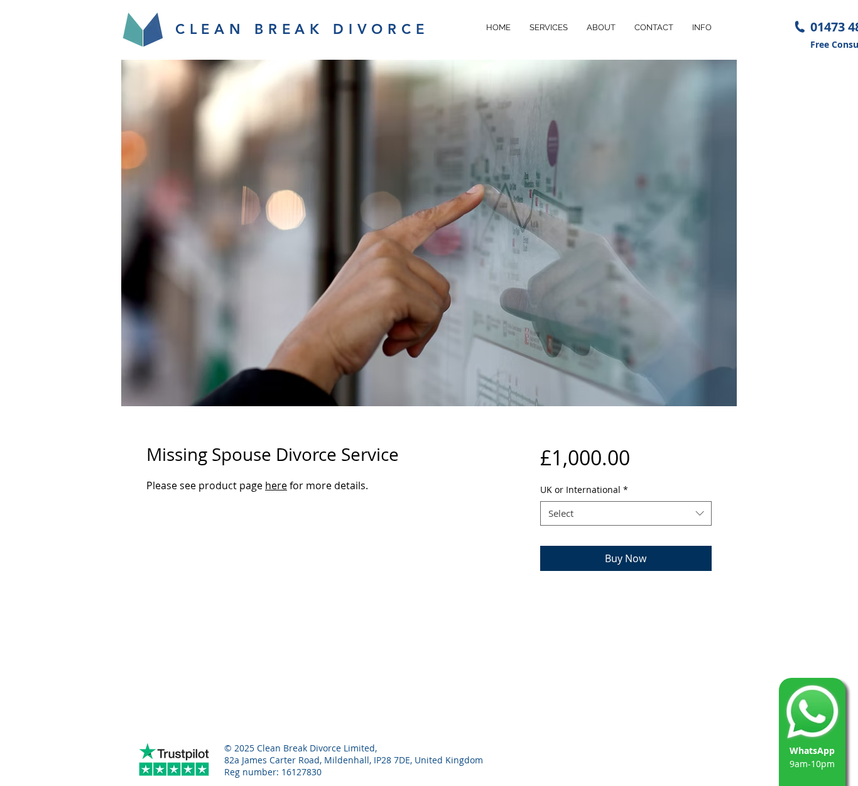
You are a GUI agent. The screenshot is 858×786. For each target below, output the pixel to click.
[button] (548, 27)
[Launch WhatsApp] (812, 711)
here (276, 485)
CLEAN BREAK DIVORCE (301, 29)
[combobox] (626, 513)
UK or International (584, 489)
